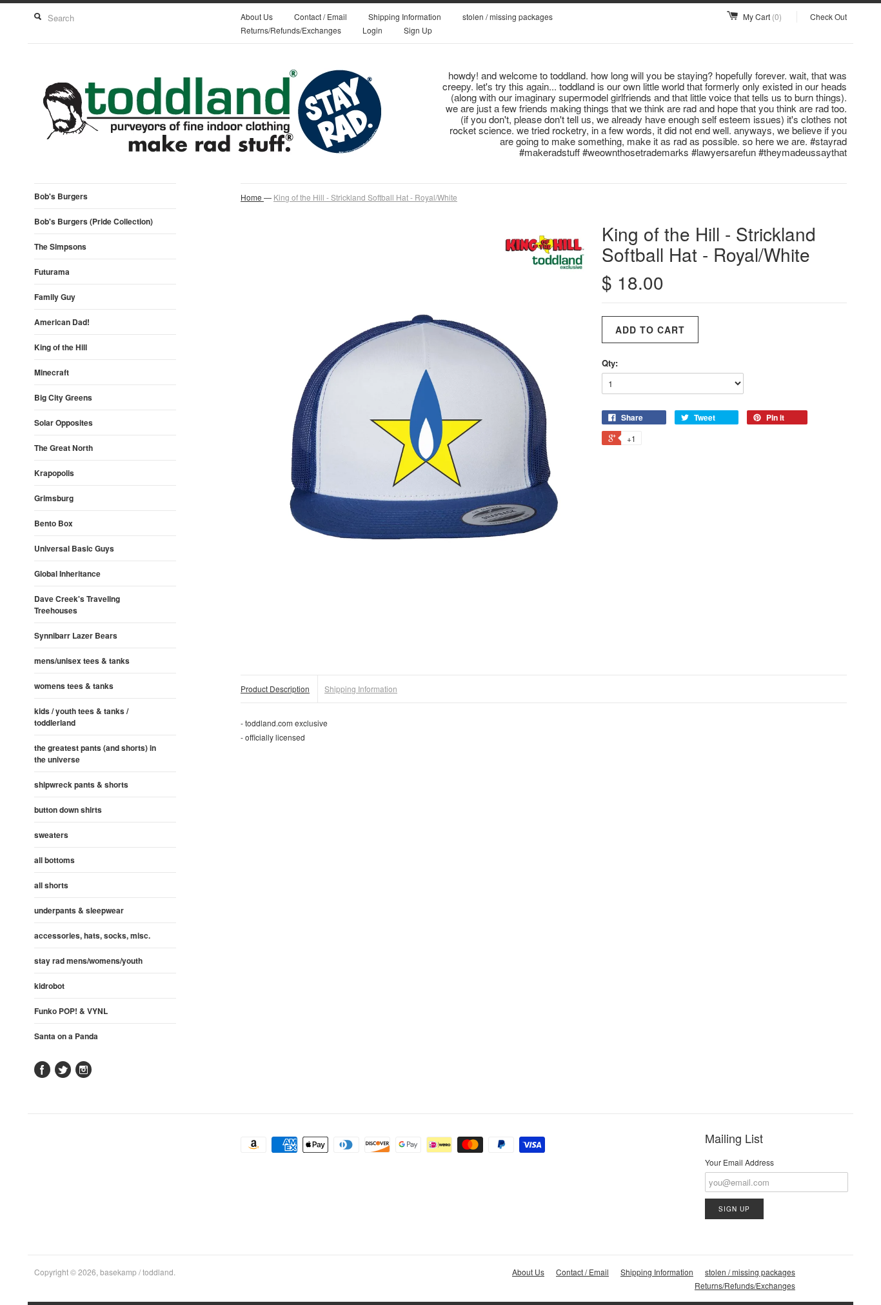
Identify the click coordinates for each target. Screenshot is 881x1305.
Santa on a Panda (66, 1036)
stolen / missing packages (507, 16)
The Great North (63, 447)
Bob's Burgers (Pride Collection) (93, 221)
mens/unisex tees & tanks (82, 660)
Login (372, 30)
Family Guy (54, 297)
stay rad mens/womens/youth (88, 960)
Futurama (52, 271)
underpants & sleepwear (79, 910)
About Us (257, 16)
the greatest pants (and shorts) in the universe (95, 753)
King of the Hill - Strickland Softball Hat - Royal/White (365, 197)
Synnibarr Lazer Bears (75, 635)
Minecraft (51, 372)
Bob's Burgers (61, 196)
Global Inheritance (67, 573)
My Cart (762, 16)
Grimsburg (54, 498)
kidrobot (49, 985)
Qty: (610, 363)
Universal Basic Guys (74, 548)
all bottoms (54, 860)
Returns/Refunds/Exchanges (291, 30)
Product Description (275, 688)
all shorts (51, 885)
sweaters (51, 835)
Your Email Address (739, 1162)
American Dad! (62, 322)
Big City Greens (63, 397)
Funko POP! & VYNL (71, 1011)
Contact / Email (320, 16)
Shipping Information (404, 16)
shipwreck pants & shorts (81, 784)
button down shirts (68, 809)
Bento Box (53, 523)
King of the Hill (60, 347)
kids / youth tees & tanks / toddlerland (81, 716)
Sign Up (418, 30)
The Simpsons (60, 246)
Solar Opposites (63, 422)
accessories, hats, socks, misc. (92, 935)
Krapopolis (54, 473)
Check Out (828, 16)
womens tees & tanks (74, 686)
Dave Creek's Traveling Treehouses (77, 604)
